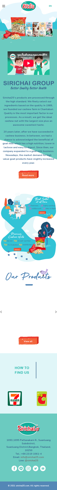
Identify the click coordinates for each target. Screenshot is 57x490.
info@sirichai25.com (32, 457)
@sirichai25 (31, 460)
